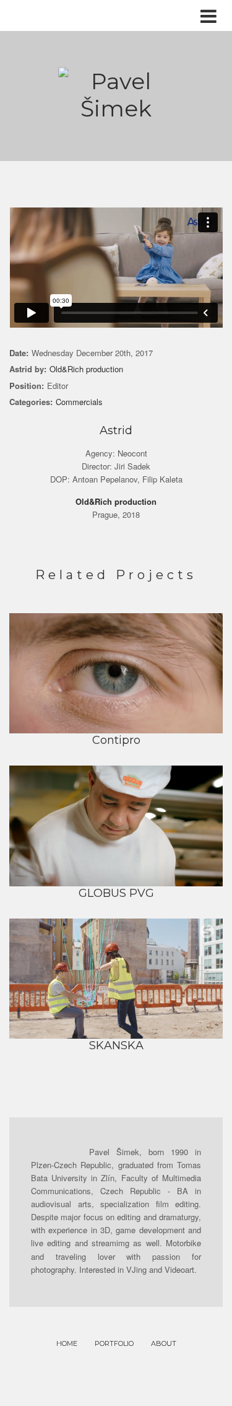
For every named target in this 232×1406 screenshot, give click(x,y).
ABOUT (163, 1343)
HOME (66, 1343)
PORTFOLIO (114, 1343)
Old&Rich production (86, 369)
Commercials (79, 402)
